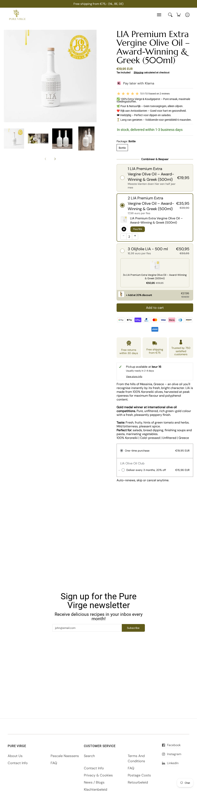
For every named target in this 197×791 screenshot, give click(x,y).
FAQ (54, 763)
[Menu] (159, 15)
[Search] (170, 15)
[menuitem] (179, 15)
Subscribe (133, 628)
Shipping (138, 72)
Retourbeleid (138, 782)
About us (15, 756)
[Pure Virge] (17, 15)
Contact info (18, 763)
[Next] (55, 159)
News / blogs (94, 782)
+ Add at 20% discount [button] (139, 295)
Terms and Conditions (136, 758)
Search (89, 756)
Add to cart (155, 308)
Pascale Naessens (65, 756)
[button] (154, 178)
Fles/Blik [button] (137, 229)
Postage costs (139, 775)
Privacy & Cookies (98, 775)
